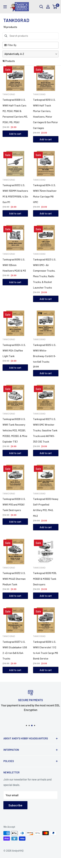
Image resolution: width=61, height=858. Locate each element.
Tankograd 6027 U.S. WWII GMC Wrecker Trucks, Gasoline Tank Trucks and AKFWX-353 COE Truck (45, 430)
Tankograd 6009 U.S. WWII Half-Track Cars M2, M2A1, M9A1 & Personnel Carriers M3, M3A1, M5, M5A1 (15, 111)
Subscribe (15, 805)
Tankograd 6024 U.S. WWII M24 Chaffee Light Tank (14, 350)
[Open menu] (5, 6)
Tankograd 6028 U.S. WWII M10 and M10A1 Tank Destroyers (14, 504)
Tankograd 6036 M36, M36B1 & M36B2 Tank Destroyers (45, 578)
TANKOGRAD (9, 94)
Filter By (12, 45)
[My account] (48, 7)
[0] (55, 7)
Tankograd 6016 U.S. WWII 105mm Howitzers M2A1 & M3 (14, 265)
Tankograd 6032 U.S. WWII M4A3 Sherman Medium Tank (14, 578)
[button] (30, 54)
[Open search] (41, 7)
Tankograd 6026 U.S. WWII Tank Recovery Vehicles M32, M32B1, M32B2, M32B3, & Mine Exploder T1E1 (15, 430)
